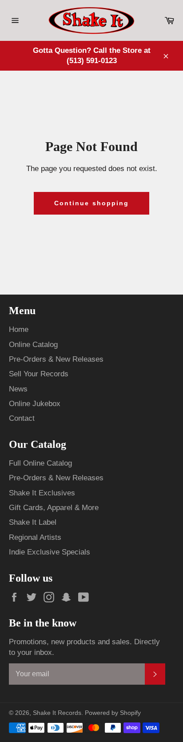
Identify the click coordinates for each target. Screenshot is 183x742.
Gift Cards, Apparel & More (54, 507)
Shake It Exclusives (42, 493)
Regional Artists (35, 537)
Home (18, 329)
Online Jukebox (34, 403)
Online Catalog (33, 344)
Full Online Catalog (40, 463)
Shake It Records (57, 713)
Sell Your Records (38, 374)
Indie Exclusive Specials (49, 552)
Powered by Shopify (113, 713)
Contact (22, 418)
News (18, 389)
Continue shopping (91, 203)
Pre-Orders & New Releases (56, 359)
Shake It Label (32, 522)
